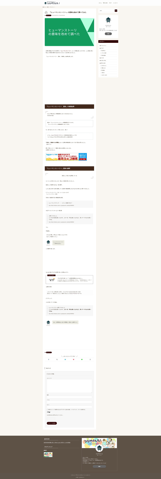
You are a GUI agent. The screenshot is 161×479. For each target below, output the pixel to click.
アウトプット (49, 15)
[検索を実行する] (116, 10)
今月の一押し (103, 60)
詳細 (108, 33)
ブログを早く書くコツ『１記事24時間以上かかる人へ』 (70, 278)
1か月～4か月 (104, 75)
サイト (48, 404)
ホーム (73, 475)
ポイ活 (102, 57)
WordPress (103, 50)
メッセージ (87, 475)
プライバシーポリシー (80, 475)
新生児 (103, 72)
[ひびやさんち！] (52, 3)
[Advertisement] (69, 68)
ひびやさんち (103, 65)
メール (48, 399)
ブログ (102, 48)
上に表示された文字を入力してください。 (55, 415)
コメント (49, 378)
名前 (48, 394)
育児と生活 (103, 63)
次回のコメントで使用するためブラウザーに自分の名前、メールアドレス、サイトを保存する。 (67, 409)
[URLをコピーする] (90, 359)
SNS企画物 (103, 55)
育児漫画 (103, 70)
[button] (49, 359)
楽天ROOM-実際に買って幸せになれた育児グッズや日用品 (57, 442)
